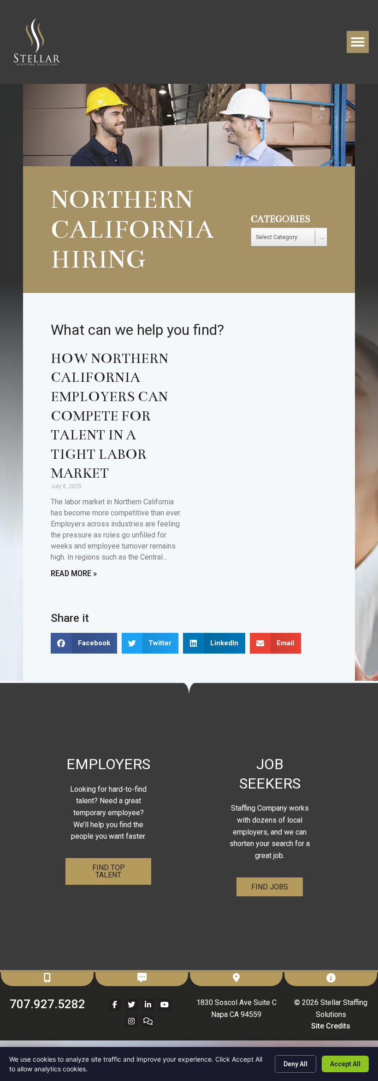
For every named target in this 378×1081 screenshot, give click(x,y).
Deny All (295, 1064)
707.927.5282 (47, 1004)
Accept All (345, 1064)
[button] (358, 42)
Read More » (74, 573)
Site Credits (330, 1026)
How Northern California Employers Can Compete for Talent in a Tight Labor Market (109, 416)
